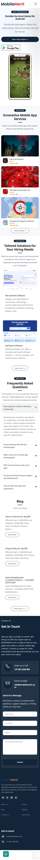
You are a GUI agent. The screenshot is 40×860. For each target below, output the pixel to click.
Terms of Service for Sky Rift (17, 516)
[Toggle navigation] (36, 4)
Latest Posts (26, 815)
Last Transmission (16, 159)
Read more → (20, 368)
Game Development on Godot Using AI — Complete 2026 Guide (19, 580)
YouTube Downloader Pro (19, 190)
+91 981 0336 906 (22, 669)
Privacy (24, 804)
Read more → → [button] (20, 608)
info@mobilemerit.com (24, 686)
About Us (4, 804)
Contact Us (5, 815)
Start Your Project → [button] (20, 39)
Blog (2, 810)
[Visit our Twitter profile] (7, 797)
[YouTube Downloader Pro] (20, 176)
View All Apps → (20, 231)
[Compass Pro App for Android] (20, 207)
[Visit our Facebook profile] (3, 797)
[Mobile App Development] (9, 779)
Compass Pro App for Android (21, 221)
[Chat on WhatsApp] (6, 854)
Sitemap (24, 810)
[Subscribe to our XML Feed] (16, 797)
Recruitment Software (15, 295)
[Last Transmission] (20, 145)
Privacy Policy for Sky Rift (16, 548)
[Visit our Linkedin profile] (11, 797)
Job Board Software (14, 345)
